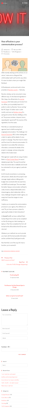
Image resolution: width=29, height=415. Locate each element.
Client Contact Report (13, 159)
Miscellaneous (7, 51)
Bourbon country (13, 90)
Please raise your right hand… (7, 385)
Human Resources (5, 397)
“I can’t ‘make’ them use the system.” (8, 374)
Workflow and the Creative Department (9, 377)
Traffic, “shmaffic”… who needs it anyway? (9, 382)
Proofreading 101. (14, 275)
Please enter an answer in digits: (10, 343)
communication (7, 251)
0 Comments (6, 54)
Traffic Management (16, 51)
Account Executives (6, 134)
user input (17, 251)
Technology (3, 403)
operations (12, 251)
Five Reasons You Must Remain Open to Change (15, 286)
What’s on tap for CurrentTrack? (14, 296)
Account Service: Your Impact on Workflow (10, 380)
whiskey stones (18, 112)
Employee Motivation (5, 394)
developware (7, 49)
